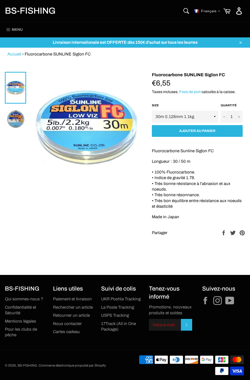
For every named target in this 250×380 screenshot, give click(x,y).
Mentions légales (20, 321)
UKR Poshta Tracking (121, 299)
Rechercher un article (73, 307)
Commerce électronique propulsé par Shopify (72, 365)
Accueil (14, 54)
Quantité (229, 105)
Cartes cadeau (66, 331)
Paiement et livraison (72, 299)
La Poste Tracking (117, 307)
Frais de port (190, 92)
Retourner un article (71, 315)
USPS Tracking (115, 315)
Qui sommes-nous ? (24, 299)
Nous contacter (67, 323)
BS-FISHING (30, 11)
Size (155, 105)
